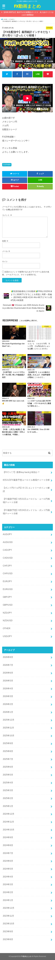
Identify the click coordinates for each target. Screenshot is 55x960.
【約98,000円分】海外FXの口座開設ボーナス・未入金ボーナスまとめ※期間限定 (28, 13)
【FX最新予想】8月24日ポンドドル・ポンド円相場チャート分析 (26, 512)
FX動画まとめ (27, 6)
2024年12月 (8, 814)
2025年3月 (8, 790)
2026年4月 (8, 688)
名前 (5, 241)
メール (6, 251)
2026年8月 (8, 657)
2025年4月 (8, 782)
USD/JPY (7, 636)
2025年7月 (8, 759)
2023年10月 (8, 923)
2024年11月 (8, 821)
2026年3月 (8, 696)
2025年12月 (8, 720)
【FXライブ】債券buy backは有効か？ (21, 472)
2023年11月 (8, 916)
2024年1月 (8, 900)
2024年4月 (8, 876)
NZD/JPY (7, 612)
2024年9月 (8, 837)
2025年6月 (8, 767)
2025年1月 (8, 806)
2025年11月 (8, 727)
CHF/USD (8, 573)
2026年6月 (8, 672)
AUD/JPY (7, 534)
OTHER (8, 165)
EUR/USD (8, 589)
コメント (7, 215)
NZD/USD (8, 620)
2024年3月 (8, 884)
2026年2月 (8, 704)
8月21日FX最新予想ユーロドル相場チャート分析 (26, 480)
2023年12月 (8, 908)
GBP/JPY (7, 597)
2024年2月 (8, 892)
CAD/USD (8, 558)
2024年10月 (8, 829)
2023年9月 (8, 931)
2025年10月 (8, 735)
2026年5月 (8, 680)
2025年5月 (8, 774)
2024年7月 (8, 853)
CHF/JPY (7, 565)
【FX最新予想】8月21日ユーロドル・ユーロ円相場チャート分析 (26, 500)
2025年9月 (8, 743)
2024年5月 (8, 869)
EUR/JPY (7, 581)
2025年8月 (8, 751)
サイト (5, 261)
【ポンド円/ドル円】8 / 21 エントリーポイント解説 (26, 489)
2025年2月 (8, 798)
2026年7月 (8, 665)
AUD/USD (8, 542)
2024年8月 (8, 845)
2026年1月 (8, 712)
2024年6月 (8, 861)
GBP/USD (8, 605)
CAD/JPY (7, 550)
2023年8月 (8, 939)
